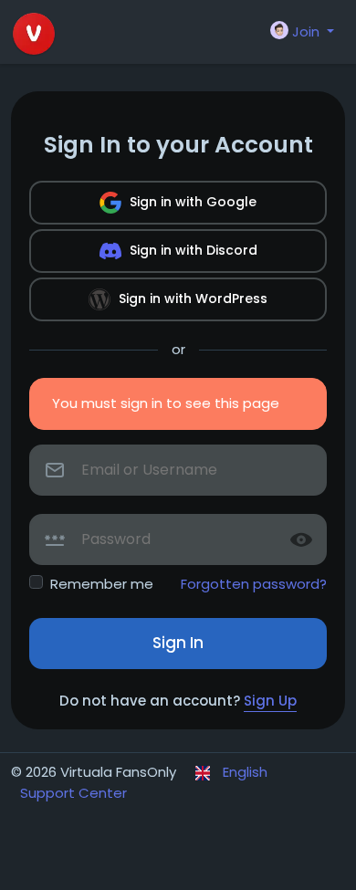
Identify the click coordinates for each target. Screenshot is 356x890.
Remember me (101, 583)
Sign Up (270, 700)
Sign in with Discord (191, 250)
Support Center (73, 792)
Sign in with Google (191, 202)
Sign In (178, 643)
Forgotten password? (254, 583)
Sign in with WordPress (191, 298)
